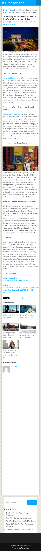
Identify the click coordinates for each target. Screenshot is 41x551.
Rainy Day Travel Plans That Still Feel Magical (21, 521)
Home (6, 10)
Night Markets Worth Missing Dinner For (19, 529)
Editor (6, 22)
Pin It (21, 298)
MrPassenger (13, 3)
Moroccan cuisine (24, 223)
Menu (38, 2)
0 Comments (14, 24)
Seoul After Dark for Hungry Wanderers (19, 518)
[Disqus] (20, 409)
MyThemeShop (24, 548)
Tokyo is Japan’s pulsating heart (13, 114)
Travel (22, 10)
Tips (17, 10)
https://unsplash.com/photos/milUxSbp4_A (17, 280)
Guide (12, 10)
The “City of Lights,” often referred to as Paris (18, 78)
